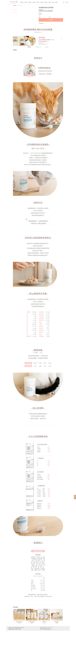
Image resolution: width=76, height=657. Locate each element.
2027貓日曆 (21, 2)
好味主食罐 (33, 2)
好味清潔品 (25, 2)
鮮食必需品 (37, 2)
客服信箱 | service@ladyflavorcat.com (45, 628)
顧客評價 (46, 47)
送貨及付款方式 (38, 47)
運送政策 (17, 628)
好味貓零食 (41, 2)
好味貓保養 (45, 2)
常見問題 (13, 628)
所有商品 (53, 2)
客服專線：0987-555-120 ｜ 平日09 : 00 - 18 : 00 (46, 627)
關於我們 (56, 2)
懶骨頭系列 (29, 2)
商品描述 (29, 47)
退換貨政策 (10, 628)
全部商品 (14, 5)
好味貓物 (49, 2)
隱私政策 (20, 628)
